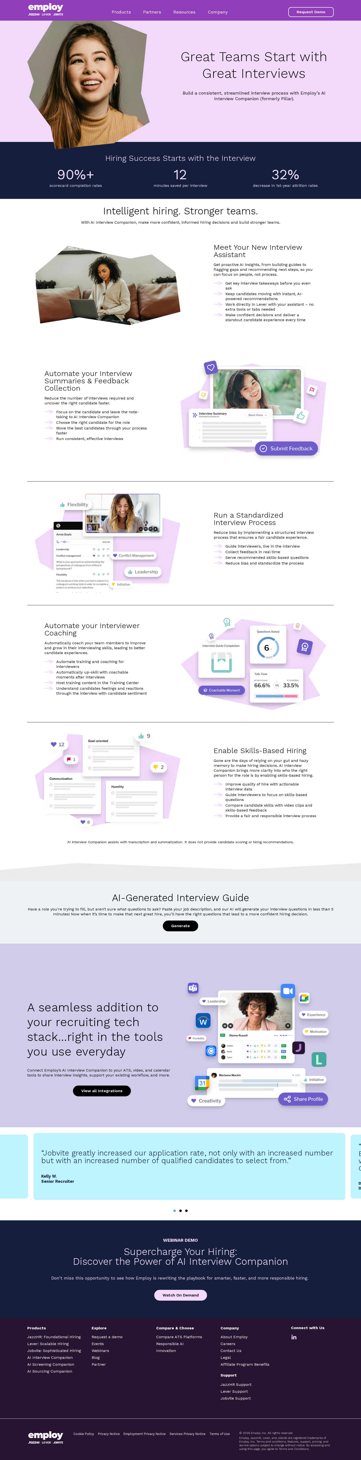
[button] (175, 1210)
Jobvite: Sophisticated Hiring (54, 1350)
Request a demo (107, 1337)
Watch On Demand (181, 1295)
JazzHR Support (236, 1384)
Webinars (100, 1350)
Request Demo (311, 12)
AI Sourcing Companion (49, 1371)
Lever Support (234, 1391)
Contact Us (231, 1350)
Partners (152, 11)
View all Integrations (102, 1090)
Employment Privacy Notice (145, 1434)
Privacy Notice (109, 1434)
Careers (228, 1343)
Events (98, 1343)
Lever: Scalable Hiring (48, 1343)
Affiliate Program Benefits (245, 1364)
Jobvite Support (236, 1398)
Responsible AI (170, 1343)
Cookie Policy (83, 1434)
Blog (96, 1357)
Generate (180, 925)
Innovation (166, 1350)
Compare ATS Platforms (179, 1337)
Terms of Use (219, 1434)
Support (229, 1375)
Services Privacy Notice (188, 1434)
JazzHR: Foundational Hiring (54, 1337)
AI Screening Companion (50, 1364)
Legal (226, 1357)
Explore (99, 1328)
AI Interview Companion (50, 1357)
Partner (99, 1364)
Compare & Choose (175, 1328)
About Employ (234, 1337)
